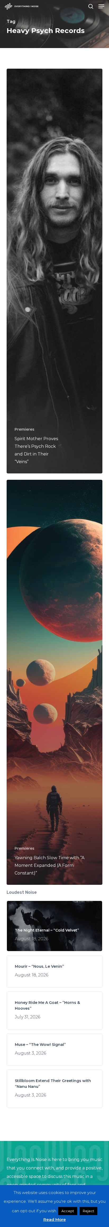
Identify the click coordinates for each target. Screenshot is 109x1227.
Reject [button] (88, 1211)
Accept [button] (67, 1211)
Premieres (24, 429)
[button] (101, 6)
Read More (54, 1219)
